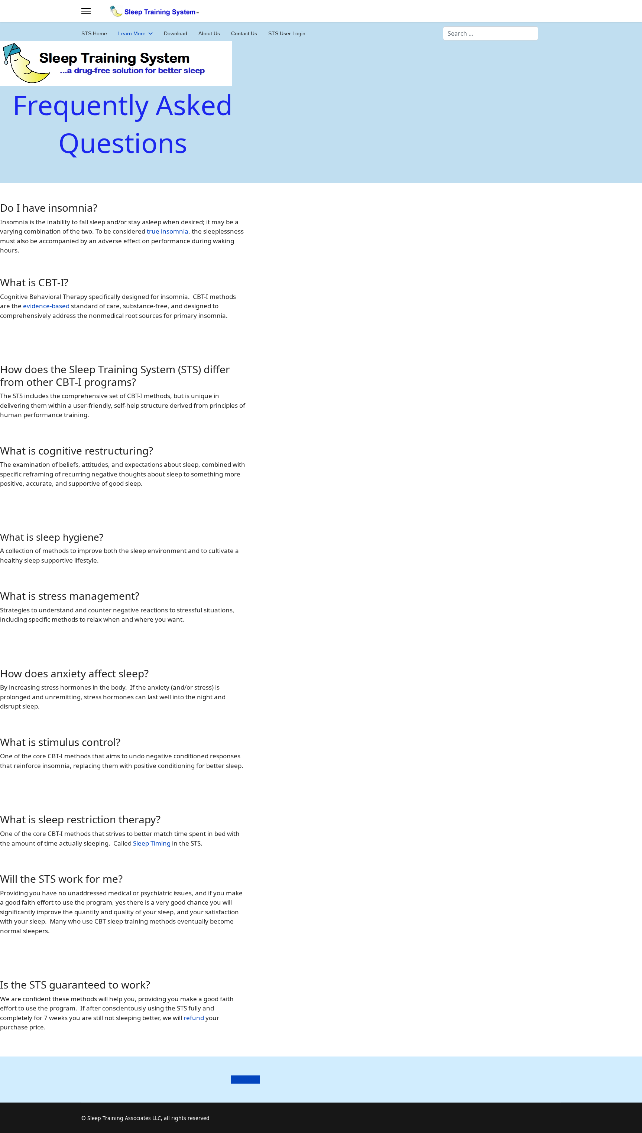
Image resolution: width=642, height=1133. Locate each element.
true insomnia (167, 231)
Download (175, 33)
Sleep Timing (152, 843)
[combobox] (490, 33)
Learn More (132, 33)
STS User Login (286, 33)
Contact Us (244, 33)
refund (194, 1017)
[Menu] (86, 11)
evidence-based (46, 306)
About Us (209, 33)
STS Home (94, 33)
